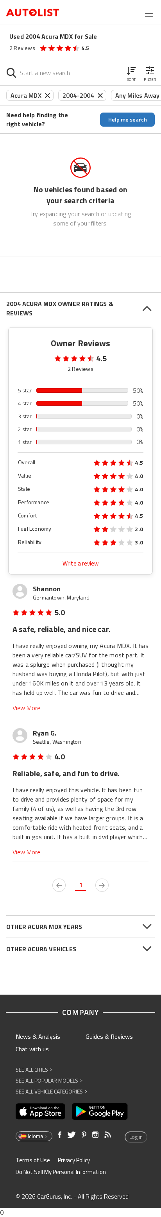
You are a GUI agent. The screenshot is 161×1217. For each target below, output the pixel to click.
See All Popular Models (49, 1080)
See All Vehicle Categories (51, 1091)
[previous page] (59, 885)
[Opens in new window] (40, 1111)
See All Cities (34, 1069)
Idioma (35, 1136)
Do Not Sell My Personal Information (61, 1171)
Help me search (127, 119)
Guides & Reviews (109, 1036)
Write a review (80, 563)
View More (26, 707)
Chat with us (32, 1049)
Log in (136, 1137)
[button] (131, 72)
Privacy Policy (74, 1160)
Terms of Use (33, 1160)
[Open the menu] (149, 13)
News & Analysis (38, 1036)
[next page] (102, 885)
